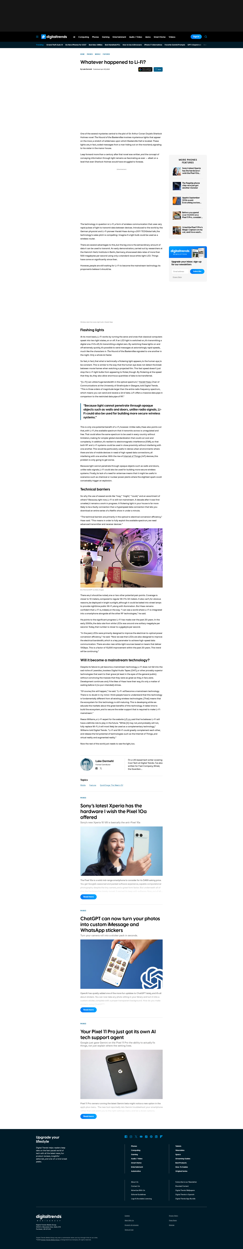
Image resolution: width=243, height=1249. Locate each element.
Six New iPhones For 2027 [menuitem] (75, 45)
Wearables (179, 1150)
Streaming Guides (182, 1159)
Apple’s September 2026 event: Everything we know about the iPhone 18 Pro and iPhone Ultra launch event (192, 203)
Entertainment (137, 1167)
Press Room (173, 1220)
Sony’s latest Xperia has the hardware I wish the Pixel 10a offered (191, 172)
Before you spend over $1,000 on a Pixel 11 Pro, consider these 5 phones (191, 216)
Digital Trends (49, 40)
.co (127, 719)
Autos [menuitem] (148, 37)
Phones (134, 1146)
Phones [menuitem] (95, 37)
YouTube (141, 1136)
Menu (37, 37)
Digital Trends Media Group (50, 1240)
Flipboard (161, 1136)
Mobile (83, 785)
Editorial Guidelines (138, 1194)
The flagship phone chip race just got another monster (191, 185)
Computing (135, 1150)
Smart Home (136, 1163)
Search (206, 37)
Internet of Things (132, 456)
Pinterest (151, 1136)
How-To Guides (181, 1167)
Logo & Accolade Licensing (141, 1198)
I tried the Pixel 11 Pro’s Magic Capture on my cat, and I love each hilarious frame (192, 231)
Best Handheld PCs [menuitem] (112, 45)
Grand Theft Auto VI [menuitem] (54, 45)
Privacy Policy (177, 277)
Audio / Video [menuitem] (135, 37)
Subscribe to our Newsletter (186, 1182)
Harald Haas (145, 381)
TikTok (146, 1136)
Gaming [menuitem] (105, 37)
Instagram (131, 1136)
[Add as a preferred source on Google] (145, 69)
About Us (134, 1182)
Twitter (136, 1136)
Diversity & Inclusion (132, 1225)
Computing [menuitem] (83, 37)
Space (178, 1154)
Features (92, 785)
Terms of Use (129, 1230)
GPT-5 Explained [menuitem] (194, 45)
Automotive (136, 1171)
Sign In (196, 36)
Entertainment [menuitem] (119, 37)
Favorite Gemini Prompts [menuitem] (175, 45)
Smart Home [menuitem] (160, 37)
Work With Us (129, 1220)
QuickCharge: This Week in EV (111, 785)
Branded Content (182, 1186)
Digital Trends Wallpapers (185, 1190)
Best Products (181, 1163)
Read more (88, 896)
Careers (127, 1216)
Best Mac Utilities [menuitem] (95, 45)
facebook (97, 768)
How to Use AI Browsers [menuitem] (132, 45)
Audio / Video (136, 1159)
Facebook (126, 1136)
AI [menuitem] (74, 37)
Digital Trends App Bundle (185, 1198)
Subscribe (197, 271)
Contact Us (135, 1186)
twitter (101, 768)
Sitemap (171, 1225)
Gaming (134, 1154)
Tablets (178, 1146)
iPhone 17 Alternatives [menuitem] (153, 45)
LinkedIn (156, 1136)
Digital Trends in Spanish (184, 1194)
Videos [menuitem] (172, 37)
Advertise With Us (138, 1190)
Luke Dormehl (87, 69)
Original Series (181, 1171)
